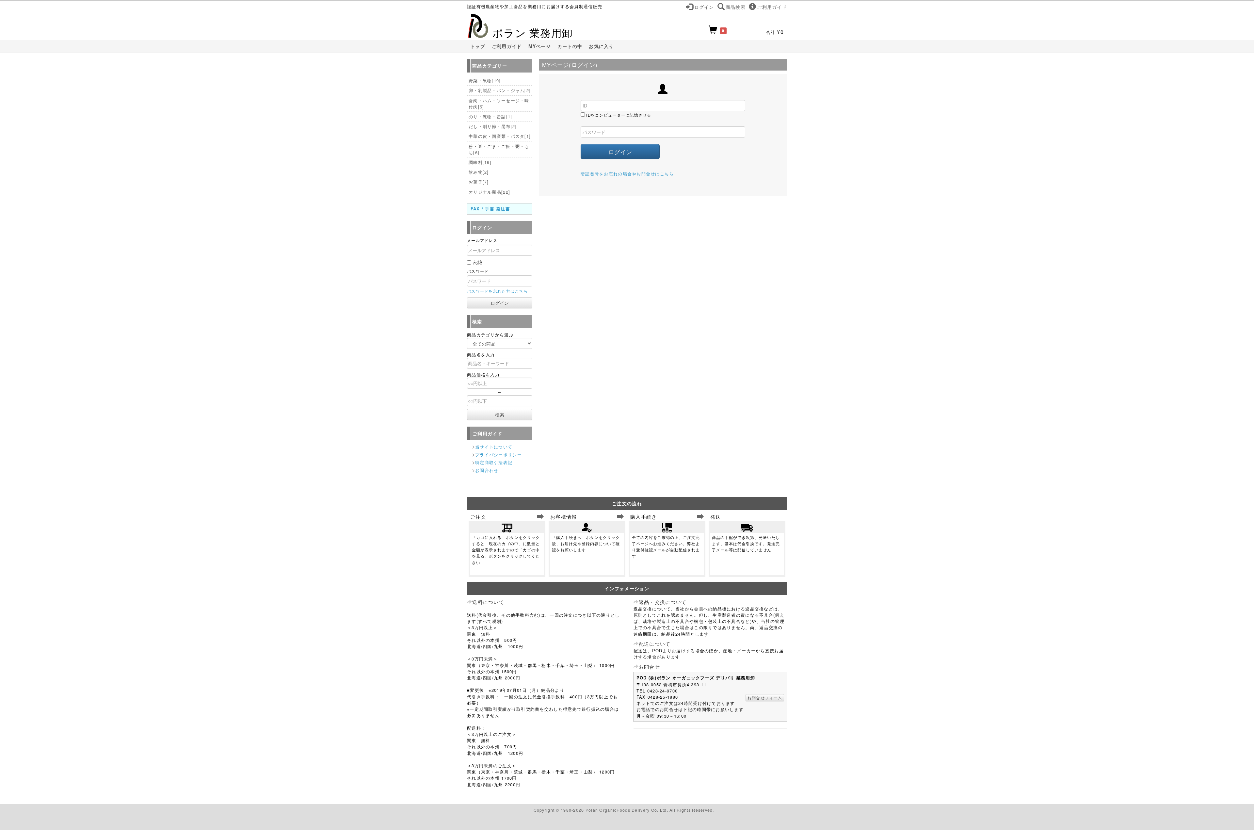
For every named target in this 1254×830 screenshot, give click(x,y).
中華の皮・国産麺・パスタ (500, 136)
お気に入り (601, 46)
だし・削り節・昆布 (493, 126)
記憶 (478, 262)
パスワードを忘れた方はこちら (497, 291)
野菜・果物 (485, 80)
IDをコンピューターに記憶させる (618, 115)
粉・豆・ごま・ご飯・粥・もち (499, 149)
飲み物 (479, 172)
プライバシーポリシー (498, 454)
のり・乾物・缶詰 (490, 116)
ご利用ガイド (507, 46)
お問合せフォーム (765, 697)
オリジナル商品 (489, 192)
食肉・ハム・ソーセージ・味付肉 (499, 103)
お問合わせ (486, 470)
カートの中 (569, 46)
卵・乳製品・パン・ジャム (500, 90)
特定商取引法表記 (493, 462)
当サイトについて (493, 447)
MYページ (539, 46)
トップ (477, 46)
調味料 (480, 162)
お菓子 (479, 182)
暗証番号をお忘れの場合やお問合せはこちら (627, 174)
